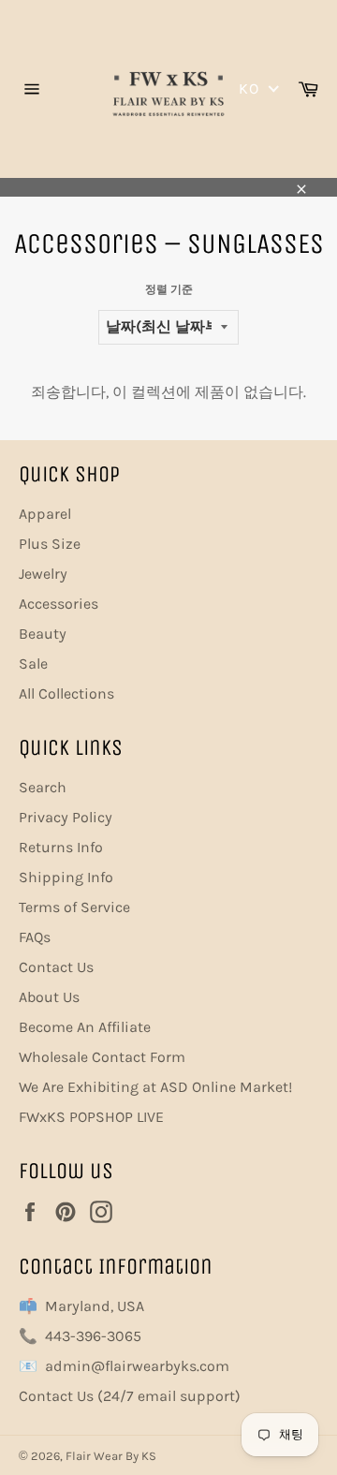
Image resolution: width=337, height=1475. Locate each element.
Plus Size (50, 544)
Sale (33, 663)
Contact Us (56, 967)
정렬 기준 (169, 289)
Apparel (45, 514)
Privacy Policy (65, 817)
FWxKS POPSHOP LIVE (91, 1117)
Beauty (42, 633)
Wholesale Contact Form (102, 1057)
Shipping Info (66, 877)
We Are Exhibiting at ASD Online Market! (155, 1087)
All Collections (66, 693)
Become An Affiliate (85, 1027)
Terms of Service (74, 907)
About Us (49, 997)
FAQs (35, 937)
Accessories (58, 603)
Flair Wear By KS (111, 1456)
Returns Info (61, 847)
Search (42, 787)
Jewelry (43, 574)
